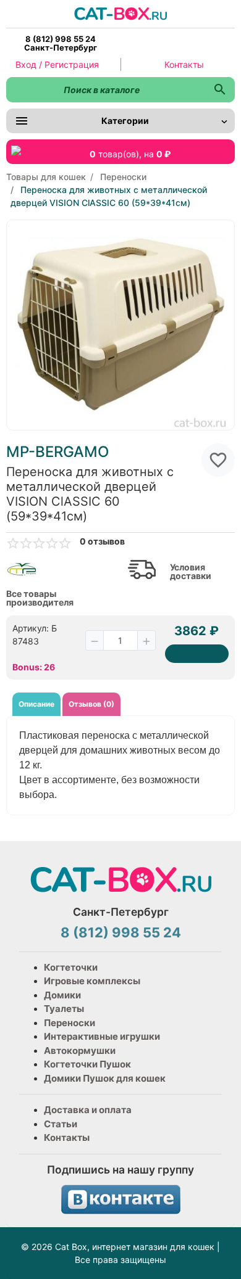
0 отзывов (102, 541)
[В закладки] (218, 460)
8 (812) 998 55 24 (121, 932)
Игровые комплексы (92, 981)
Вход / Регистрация (57, 64)
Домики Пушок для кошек (105, 1078)
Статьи (60, 1124)
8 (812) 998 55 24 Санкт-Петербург (60, 43)
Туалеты (64, 1008)
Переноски (69, 1023)
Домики (62, 995)
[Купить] (197, 653)
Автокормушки (80, 1050)
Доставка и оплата (88, 1110)
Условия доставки (190, 571)
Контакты (184, 64)
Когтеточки (71, 967)
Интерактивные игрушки (102, 1036)
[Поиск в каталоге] (220, 89)
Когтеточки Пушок (87, 1064)
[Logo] (120, 12)
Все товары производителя (40, 598)
